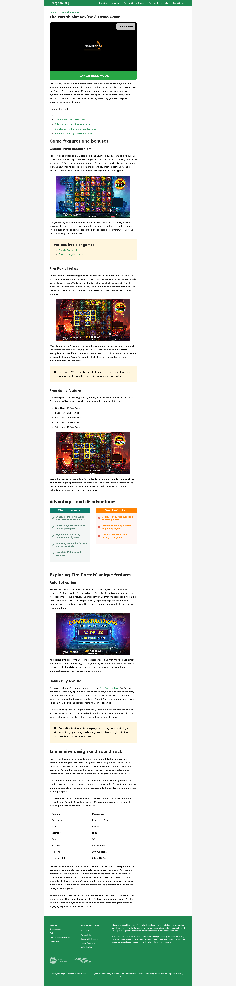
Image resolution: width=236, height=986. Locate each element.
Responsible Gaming (89, 939)
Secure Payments (88, 943)
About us (53, 925)
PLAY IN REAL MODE (93, 76)
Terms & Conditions (89, 931)
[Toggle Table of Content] (51, 115)
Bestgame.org (59, 3)
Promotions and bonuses (60, 937)
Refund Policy (86, 947)
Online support (55, 929)
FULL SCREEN (127, 26)
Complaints (54, 941)
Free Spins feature (109, 688)
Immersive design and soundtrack (74, 133)
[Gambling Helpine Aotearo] (82, 960)
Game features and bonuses (71, 119)
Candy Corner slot (69, 250)
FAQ (51, 933)
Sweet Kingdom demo (71, 254)
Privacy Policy (86, 935)
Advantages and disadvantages (73, 124)
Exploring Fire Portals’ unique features (76, 129)
